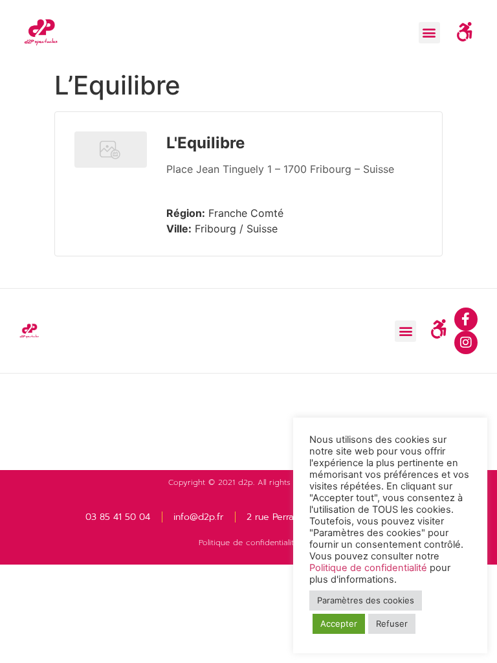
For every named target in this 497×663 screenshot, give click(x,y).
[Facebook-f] (466, 319)
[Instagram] (466, 342)
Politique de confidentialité (248, 542)
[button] (429, 32)
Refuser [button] (392, 623)
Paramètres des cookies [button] (365, 600)
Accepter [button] (338, 623)
